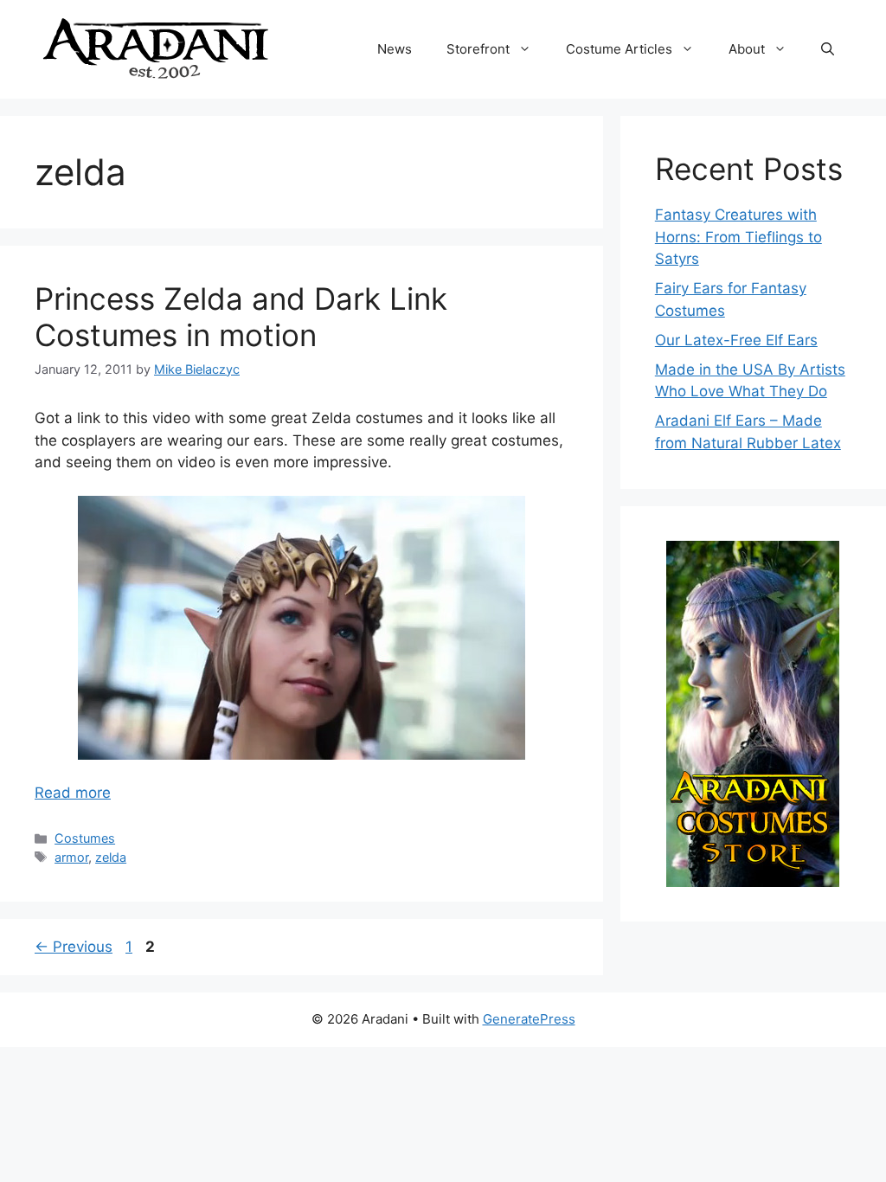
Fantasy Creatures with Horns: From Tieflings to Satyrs (738, 236)
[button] (827, 49)
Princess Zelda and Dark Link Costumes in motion (241, 316)
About (747, 49)
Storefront (478, 49)
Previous (73, 946)
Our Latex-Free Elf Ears (736, 340)
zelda (110, 857)
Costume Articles (619, 49)
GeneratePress (529, 1019)
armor (71, 857)
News (394, 49)
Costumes (85, 838)
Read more (73, 792)
